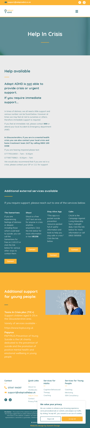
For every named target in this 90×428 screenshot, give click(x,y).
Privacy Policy (33, 401)
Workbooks (32, 390)
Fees (30, 393)
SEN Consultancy (71, 395)
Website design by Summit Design (45, 426)
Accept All (72, 419)
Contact (31, 398)
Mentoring (69, 392)
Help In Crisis (33, 395)
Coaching (47, 395)
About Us (32, 387)
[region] (61, 412)
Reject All (50, 419)
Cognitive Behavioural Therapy (52, 390)
